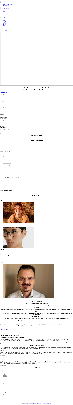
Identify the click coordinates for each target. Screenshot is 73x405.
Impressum (4, 28)
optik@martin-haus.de (4, 401)
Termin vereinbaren (6, 5)
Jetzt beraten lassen (3, 92)
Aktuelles (4, 14)
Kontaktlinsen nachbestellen (7, 4)
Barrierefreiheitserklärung (7, 30)
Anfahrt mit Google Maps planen (6, 381)
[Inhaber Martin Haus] (28, 297)
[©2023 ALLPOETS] (3, 198)
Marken (4, 11)
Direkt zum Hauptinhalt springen (5, 0)
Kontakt (4, 15)
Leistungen (4, 22)
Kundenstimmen (5, 23)
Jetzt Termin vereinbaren (4, 262)
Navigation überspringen (4, 2)
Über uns (4, 12)
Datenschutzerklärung (6, 29)
